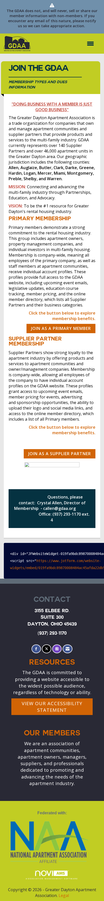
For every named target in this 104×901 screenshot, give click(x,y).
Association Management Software (52, 879)
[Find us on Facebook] (36, 648)
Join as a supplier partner (59, 453)
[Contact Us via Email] (67, 648)
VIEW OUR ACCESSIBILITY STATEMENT (52, 706)
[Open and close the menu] (64, 43)
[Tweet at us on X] (46, 648)
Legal (64, 895)
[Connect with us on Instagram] (57, 648)
